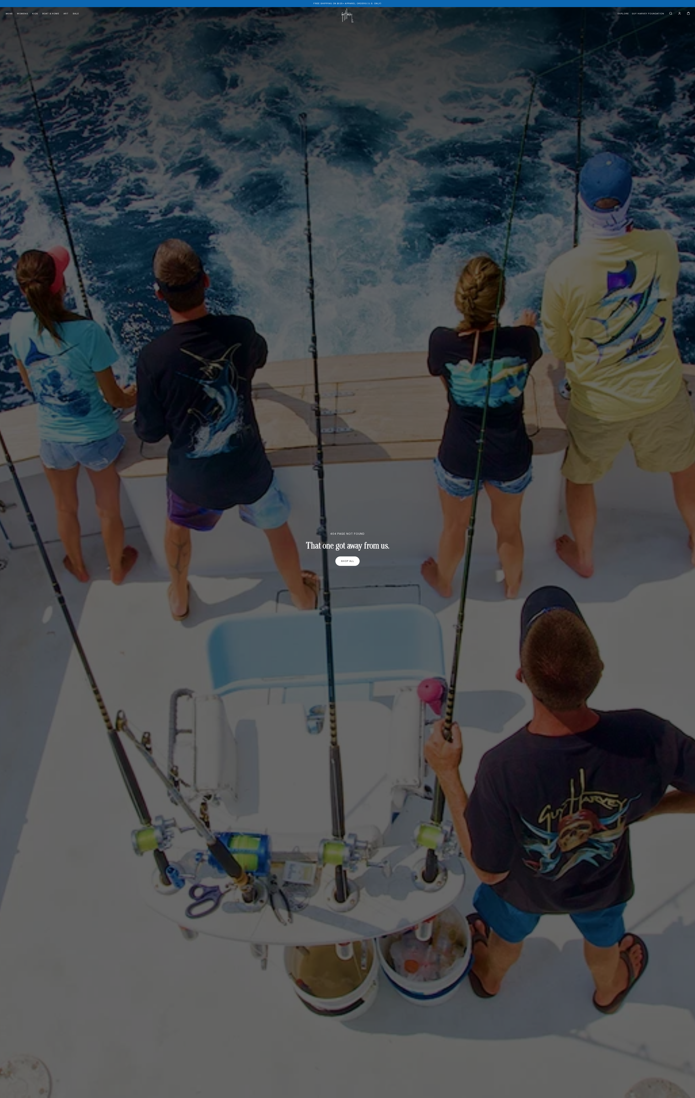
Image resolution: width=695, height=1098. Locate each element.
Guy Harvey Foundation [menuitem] (648, 14)
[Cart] (688, 13)
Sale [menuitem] (76, 14)
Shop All (347, 561)
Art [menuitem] (66, 14)
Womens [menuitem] (22, 14)
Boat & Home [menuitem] (50, 14)
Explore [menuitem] (623, 14)
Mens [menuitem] (9, 14)
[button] (670, 13)
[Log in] (679, 13)
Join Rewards (659, 42)
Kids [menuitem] (35, 14)
